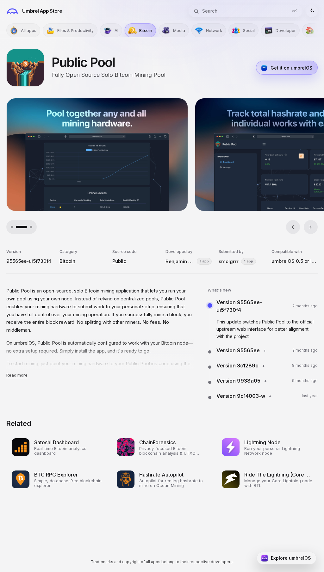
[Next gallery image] (311, 227)
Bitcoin (67, 261)
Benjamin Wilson (179, 261)
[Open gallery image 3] (227, 154)
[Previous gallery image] (293, 227)
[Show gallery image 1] (12, 227)
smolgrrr (229, 261)
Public (119, 261)
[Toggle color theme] (312, 11)
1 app (204, 261)
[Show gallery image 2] (17, 227)
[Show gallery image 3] (26, 227)
